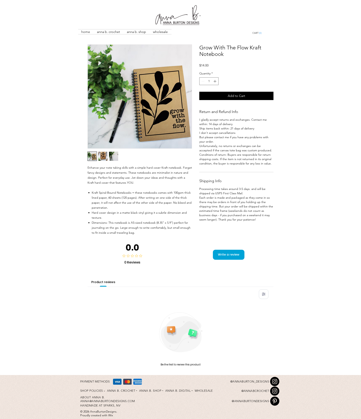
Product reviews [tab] (103, 282)
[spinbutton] (209, 81)
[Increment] (215, 81)
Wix (110, 415)
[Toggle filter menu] (263, 294)
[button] (266, 33)
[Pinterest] (274, 401)
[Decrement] (202, 81)
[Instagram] (274, 381)
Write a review (228, 254)
